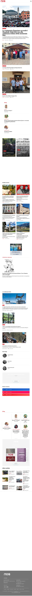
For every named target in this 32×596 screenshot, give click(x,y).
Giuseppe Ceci (25, 437)
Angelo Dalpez (4, 310)
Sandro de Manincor (6, 132)
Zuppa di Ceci (6, 119)
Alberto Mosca (25, 422)
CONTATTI (6, 582)
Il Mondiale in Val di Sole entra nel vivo (9, 345)
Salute (24, 489)
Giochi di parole (6, 130)
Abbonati (16, 463)
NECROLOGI (18, 585)
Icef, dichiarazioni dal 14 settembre (8, 215)
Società (3, 97)
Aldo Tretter (10, 361)
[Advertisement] (16, 163)
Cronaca (5, 589)
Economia (11, 589)
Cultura (17, 220)
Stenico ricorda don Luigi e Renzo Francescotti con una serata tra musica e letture (22, 197)
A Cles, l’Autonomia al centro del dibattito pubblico (21, 152)
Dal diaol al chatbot (8, 131)
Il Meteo (5, 109)
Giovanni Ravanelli (11, 367)
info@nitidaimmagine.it (20, 583)
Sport (3, 305)
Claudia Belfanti (10, 354)
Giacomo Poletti (16, 421)
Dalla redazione (7, 97)
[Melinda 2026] (16, 249)
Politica (8, 589)
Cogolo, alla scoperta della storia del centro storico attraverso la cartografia (8, 234)
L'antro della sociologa (16, 429)
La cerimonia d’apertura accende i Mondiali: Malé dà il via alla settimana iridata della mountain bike (15, 33)
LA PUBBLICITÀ (18, 582)
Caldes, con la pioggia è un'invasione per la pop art (11, 326)
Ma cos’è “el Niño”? (8, 110)
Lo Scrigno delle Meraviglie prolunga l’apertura (12, 67)
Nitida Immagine (18, 592)
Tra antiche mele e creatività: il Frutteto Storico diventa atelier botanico (8, 197)
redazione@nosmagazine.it (21, 581)
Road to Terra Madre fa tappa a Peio (9, 95)
